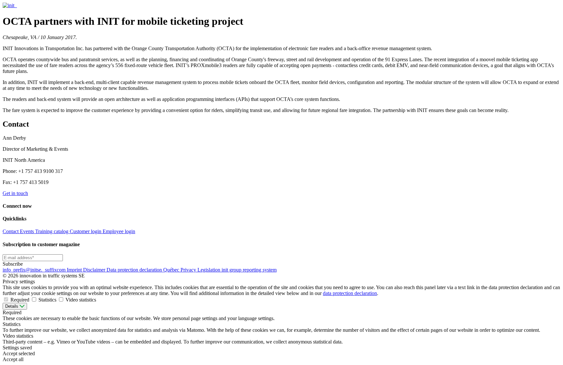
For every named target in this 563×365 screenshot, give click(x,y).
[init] (9, 5)
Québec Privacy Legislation (192, 270)
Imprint (75, 270)
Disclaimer (95, 270)
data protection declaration (350, 293)
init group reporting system (249, 270)
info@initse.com (35, 270)
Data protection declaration (135, 270)
